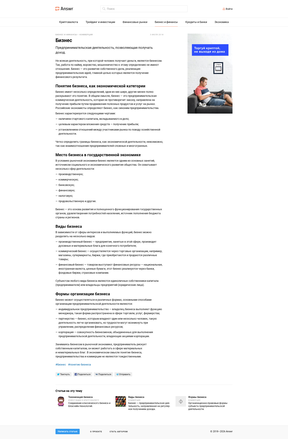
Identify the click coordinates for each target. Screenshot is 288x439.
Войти (229, 9)
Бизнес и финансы (66, 35)
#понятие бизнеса (79, 364)
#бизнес (61, 364)
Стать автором (119, 431)
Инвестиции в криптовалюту (83, 400)
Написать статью (67, 431)
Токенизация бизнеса (80, 397)
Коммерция (86, 35)
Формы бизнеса (197, 397)
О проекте (96, 431)
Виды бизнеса (136, 397)
